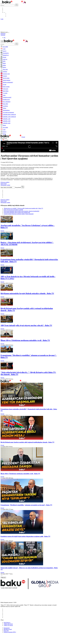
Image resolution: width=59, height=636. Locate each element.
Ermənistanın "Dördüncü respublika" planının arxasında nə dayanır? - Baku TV (26, 505)
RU (4, 37)
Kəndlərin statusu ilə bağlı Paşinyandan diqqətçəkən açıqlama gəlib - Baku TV (25, 536)
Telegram (3, 35)
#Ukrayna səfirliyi (5, 182)
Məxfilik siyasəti (8, 629)
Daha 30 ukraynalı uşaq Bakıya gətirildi (13, 209)
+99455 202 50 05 (8, 624)
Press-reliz (6, 630)
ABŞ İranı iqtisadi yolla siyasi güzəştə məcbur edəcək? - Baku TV (26, 325)
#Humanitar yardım (5, 185)
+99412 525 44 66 (8, 625)
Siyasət (23, 137)
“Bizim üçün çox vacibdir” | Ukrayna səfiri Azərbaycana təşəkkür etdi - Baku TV (23, 208)
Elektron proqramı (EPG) (10, 632)
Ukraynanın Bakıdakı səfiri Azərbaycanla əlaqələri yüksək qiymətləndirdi (21, 211)
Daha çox (3, 577)
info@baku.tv (7, 622)
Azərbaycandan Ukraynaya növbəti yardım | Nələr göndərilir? (19, 214)
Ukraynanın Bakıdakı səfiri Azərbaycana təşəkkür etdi (17, 212)
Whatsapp (3, 33)
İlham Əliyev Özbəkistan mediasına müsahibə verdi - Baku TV (25, 340)
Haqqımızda (7, 628)
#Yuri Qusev (4, 183)
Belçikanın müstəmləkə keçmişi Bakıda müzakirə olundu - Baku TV (27, 293)
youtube (6, 140)
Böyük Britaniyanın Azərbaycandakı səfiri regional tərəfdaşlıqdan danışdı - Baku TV (27, 442)
